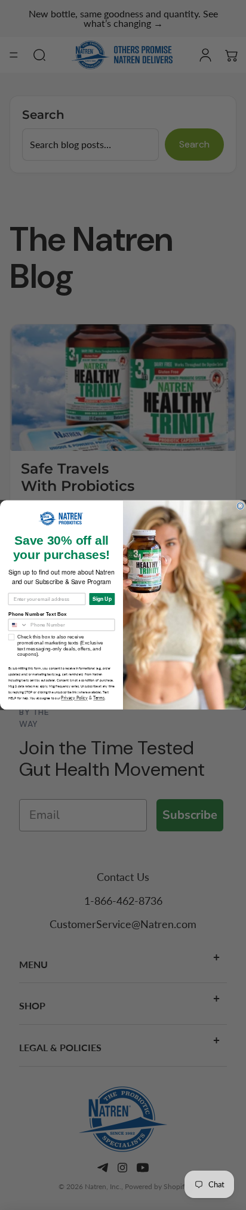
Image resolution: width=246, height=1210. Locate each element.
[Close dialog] (240, 506)
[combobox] (17, 625)
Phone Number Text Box (37, 614)
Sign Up (102, 599)
